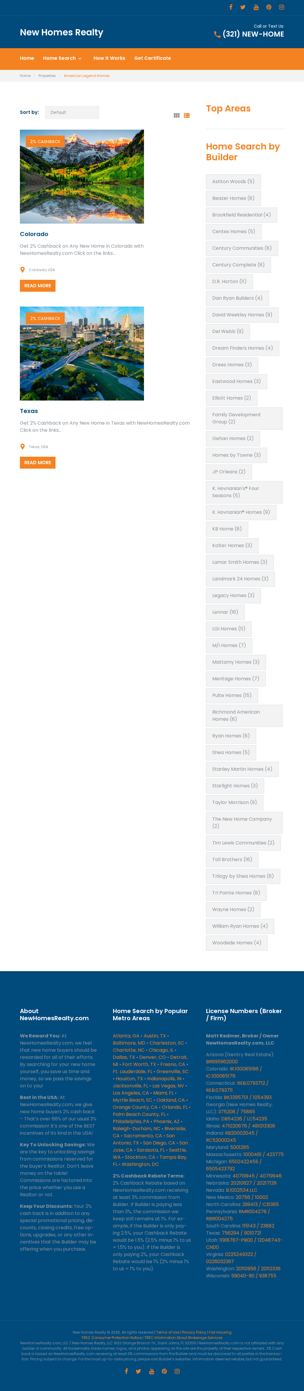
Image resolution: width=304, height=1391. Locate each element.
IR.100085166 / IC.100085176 (234, 1072)
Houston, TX (129, 1078)
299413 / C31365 (260, 1204)
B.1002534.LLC (241, 1190)
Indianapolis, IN (164, 1078)
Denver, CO (152, 1057)
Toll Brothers (232, 859)
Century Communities (242, 248)
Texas (29, 411)
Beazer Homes (233, 198)
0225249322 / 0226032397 (231, 1258)
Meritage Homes (235, 678)
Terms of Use (167, 1332)
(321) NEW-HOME (253, 34)
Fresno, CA (172, 1064)
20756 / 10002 (252, 1197)
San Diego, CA (159, 1142)
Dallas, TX (124, 1057)
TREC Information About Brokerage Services (183, 1337)
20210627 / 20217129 (253, 1183)
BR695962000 (222, 1061)
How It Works (109, 58)
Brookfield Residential (241, 214)
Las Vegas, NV (168, 1085)
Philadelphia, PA (131, 1121)
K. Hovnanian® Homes (241, 512)
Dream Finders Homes (242, 348)
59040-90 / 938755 (253, 1275)
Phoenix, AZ (166, 1121)
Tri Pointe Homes (236, 892)
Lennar (225, 612)
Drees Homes (232, 364)
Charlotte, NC (129, 1050)
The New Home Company (242, 823)
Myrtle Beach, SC (132, 1100)
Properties (47, 75)
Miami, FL (163, 1092)
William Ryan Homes (240, 926)
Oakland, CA (170, 1100)
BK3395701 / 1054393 (248, 1097)
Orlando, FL (175, 1107)
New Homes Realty (61, 32)
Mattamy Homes (236, 662)
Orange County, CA (135, 1107)
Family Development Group (236, 418)
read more (37, 285)
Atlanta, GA (126, 1035)
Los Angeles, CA (131, 1092)
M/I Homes (229, 645)
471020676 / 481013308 (248, 1125)
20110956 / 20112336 (258, 1268)
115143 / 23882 (258, 1225)
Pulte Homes (232, 695)
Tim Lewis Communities (243, 842)
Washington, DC (140, 1164)
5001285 (239, 1147)
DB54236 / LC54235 (244, 1118)
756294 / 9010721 (241, 1233)
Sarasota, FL (151, 1150)
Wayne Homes (233, 909)
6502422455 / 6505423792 (234, 1165)
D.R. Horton (229, 281)
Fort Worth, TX (139, 1064)
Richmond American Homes (236, 716)
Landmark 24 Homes (240, 578)
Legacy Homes (233, 595)
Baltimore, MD (129, 1043)
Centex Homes (233, 231)
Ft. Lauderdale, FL (132, 1071)
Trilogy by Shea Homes (243, 876)
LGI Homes (229, 628)
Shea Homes (231, 752)
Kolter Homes (232, 545)
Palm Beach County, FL (139, 1114)
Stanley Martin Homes (242, 769)
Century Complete (238, 264)
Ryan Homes (231, 735)
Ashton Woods (233, 181)
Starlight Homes (235, 785)
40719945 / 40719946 (257, 1175)
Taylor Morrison (234, 802)
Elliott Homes (231, 398)
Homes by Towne (236, 455)
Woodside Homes (237, 942)
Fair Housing (220, 1332)
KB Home (227, 528)
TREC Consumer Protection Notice (111, 1337)
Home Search (59, 58)
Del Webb (228, 331)
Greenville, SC (172, 1071)
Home (27, 58)
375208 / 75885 (236, 1111)
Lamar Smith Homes (239, 562)
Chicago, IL (161, 1050)
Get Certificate (152, 58)
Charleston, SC (167, 1043)
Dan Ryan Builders (237, 298)
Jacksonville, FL (130, 1085)
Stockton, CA (140, 1157)
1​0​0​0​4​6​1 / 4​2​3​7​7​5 (263, 1154)
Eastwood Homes (236, 381)
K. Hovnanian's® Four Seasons (235, 492)
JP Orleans (229, 471)
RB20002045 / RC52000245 (232, 1137)
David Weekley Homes (242, 314)
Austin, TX (155, 1035)
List (186, 116)
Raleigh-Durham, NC (136, 1128)
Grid (176, 116)
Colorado (34, 234)
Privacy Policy (194, 1332)
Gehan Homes (233, 438)
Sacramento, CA (143, 1135)
